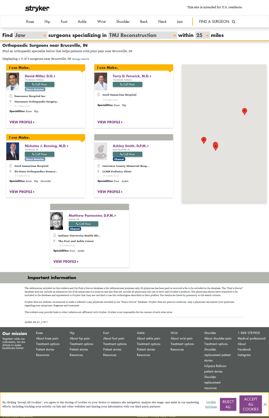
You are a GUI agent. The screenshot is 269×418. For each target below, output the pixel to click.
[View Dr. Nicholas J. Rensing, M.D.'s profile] (12, 151)
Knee (39, 333)
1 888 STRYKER (249, 333)
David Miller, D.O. (39, 76)
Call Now (40, 84)
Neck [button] (162, 21)
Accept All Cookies (251, 404)
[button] (215, 147)
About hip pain (80, 338)
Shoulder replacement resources (212, 382)
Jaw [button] (180, 21)
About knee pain (47, 338)
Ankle (141, 333)
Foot (106, 333)
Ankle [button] (82, 21)
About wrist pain (182, 338)
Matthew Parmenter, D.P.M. (92, 215)
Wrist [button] (101, 21)
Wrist (174, 333)
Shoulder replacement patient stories (217, 355)
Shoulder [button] (123, 21)
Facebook (244, 349)
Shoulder (210, 333)
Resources (42, 355)
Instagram (244, 355)
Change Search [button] (80, 58)
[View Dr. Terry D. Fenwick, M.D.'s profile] (100, 81)
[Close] (265, 404)
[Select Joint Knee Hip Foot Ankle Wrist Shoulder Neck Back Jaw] (29, 35)
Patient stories (45, 349)
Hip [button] (47, 21)
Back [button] (143, 21)
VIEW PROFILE (21, 122)
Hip (72, 333)
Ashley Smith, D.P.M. (130, 146)
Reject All (228, 404)
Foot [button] (64, 21)
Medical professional (252, 338)
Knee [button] (30, 21)
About (242, 344)
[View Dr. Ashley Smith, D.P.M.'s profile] (100, 151)
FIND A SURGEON (214, 21)
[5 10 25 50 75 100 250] (200, 35)
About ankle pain (148, 338)
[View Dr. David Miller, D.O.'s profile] (12, 81)
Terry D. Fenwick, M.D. (131, 76)
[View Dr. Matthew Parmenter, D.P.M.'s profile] (56, 220)
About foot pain (113, 338)
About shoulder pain (217, 338)
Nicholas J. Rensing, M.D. (46, 146)
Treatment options (47, 344)
